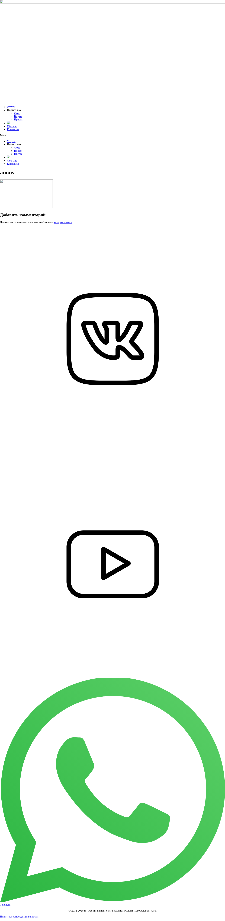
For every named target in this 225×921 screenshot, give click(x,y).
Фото (17, 113)
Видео (18, 116)
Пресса (18, 119)
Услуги (11, 106)
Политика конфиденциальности (19, 916)
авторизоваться (63, 222)
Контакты (13, 129)
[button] (112, 135)
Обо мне (12, 126)
